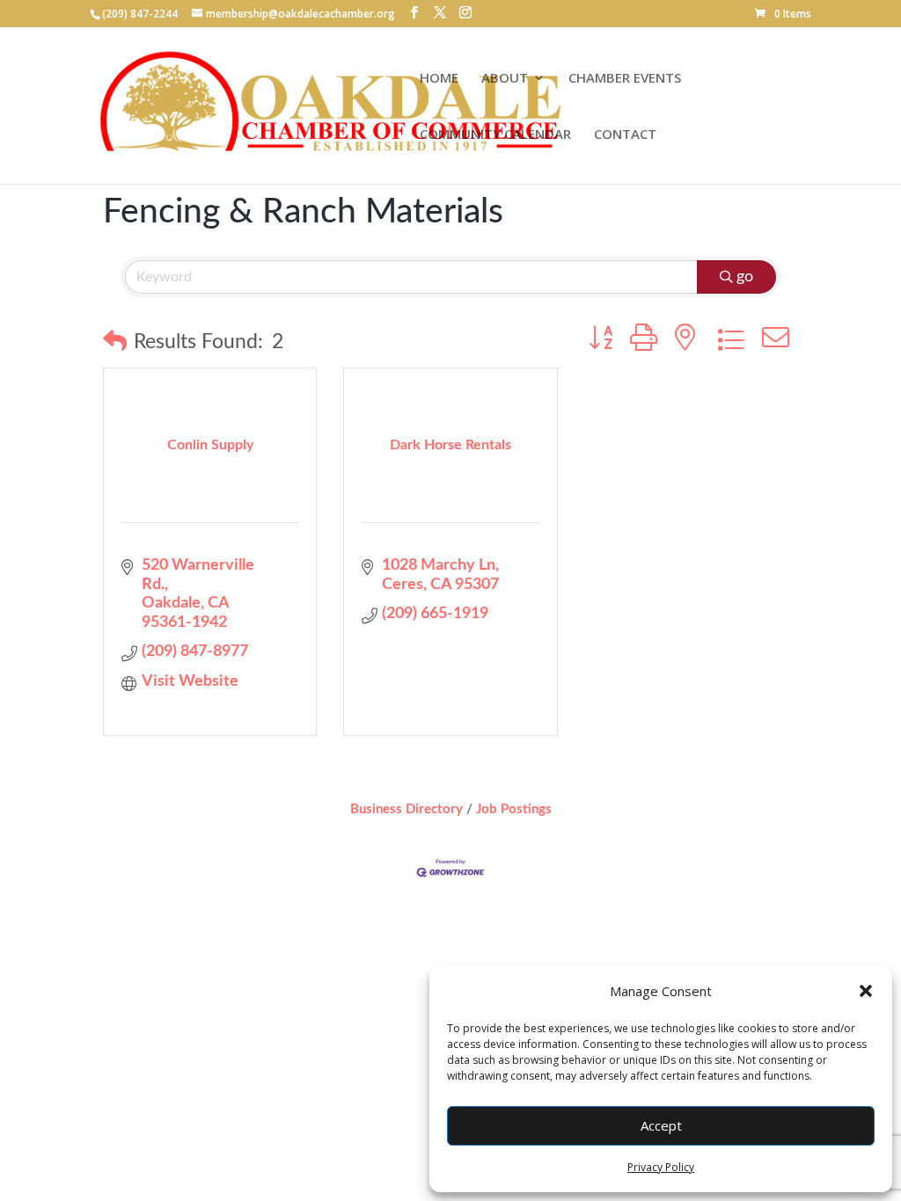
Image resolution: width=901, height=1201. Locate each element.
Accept (661, 1125)
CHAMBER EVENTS (624, 78)
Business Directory (406, 809)
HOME (439, 78)
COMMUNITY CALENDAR (495, 134)
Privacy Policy (660, 1167)
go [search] (744, 277)
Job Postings (514, 809)
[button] (866, 991)
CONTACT (625, 134)
